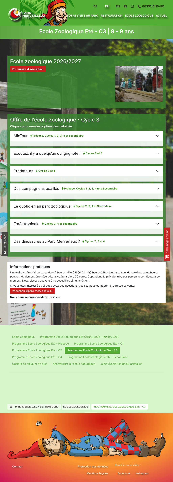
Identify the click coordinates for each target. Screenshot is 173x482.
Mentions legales (97, 473)
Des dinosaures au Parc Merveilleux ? (59, 241)
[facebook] (126, 6)
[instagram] (133, 6)
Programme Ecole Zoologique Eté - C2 (37, 350)
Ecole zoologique (75, 406)
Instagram (142, 473)
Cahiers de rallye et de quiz (29, 363)
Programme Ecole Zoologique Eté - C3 (92, 350)
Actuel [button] (161, 15)
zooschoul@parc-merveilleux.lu (32, 291)
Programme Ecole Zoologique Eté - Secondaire (97, 357)
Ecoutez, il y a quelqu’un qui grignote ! (58, 153)
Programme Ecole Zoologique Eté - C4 (37, 357)
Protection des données (93, 466)
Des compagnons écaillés (65, 188)
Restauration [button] (111, 15)
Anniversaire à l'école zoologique (74, 363)
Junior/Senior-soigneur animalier (121, 363)
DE (95, 6)
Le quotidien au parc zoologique (63, 206)
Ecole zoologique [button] (139, 15)
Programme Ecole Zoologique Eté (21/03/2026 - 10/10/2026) (79, 336)
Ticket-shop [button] (5, 243)
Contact (17, 466)
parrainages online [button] (167, 242)
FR (106, 6)
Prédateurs (34, 171)
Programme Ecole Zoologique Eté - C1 (98, 343)
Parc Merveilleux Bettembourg (37, 406)
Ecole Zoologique (23, 336)
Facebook (124, 473)
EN (117, 6)
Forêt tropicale (45, 223)
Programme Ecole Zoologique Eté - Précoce (40, 343)
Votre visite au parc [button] (82, 15)
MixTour (48, 135)
